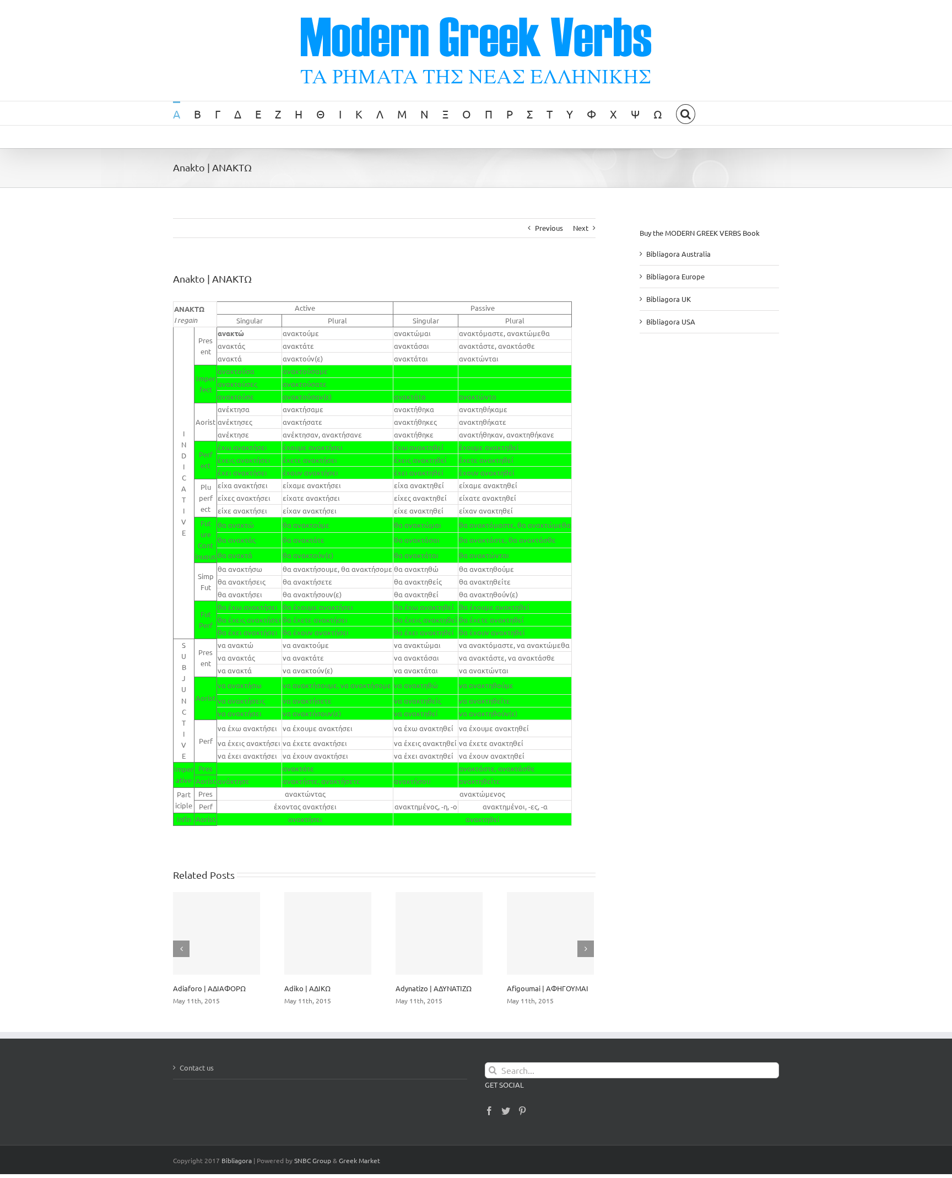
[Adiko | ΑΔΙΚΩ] (327, 933)
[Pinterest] (522, 1110)
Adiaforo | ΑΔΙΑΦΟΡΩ (209, 988)
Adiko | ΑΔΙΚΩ (307, 988)
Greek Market (359, 1160)
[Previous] (181, 949)
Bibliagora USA (670, 321)
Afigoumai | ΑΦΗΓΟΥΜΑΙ (547, 988)
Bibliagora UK (668, 299)
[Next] (585, 949)
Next (580, 228)
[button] (685, 113)
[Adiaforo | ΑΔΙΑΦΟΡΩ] (216, 933)
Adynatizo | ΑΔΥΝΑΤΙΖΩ (434, 988)
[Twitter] (505, 1110)
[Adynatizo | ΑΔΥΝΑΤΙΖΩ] (439, 933)
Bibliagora (236, 1160)
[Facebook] (489, 1110)
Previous (549, 228)
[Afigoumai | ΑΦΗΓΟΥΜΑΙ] (550, 933)
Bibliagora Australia (678, 253)
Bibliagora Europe (675, 276)
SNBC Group (312, 1160)
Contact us (197, 1067)
